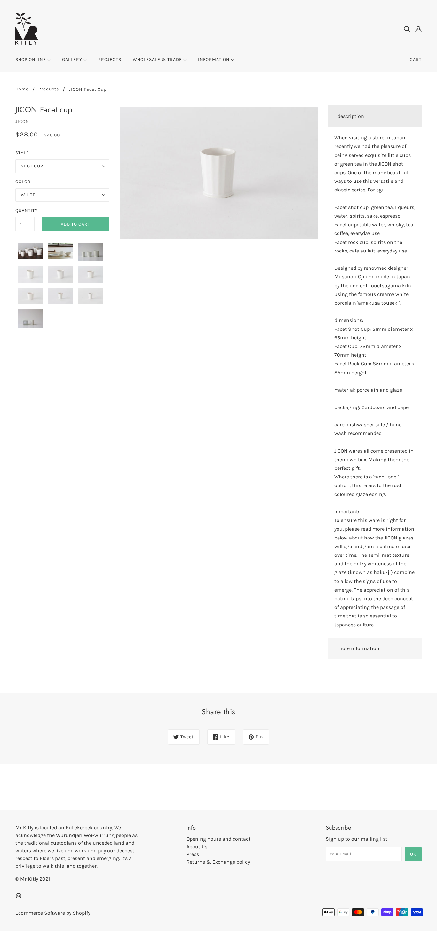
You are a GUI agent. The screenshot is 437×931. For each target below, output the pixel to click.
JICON (22, 121)
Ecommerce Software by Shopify (52, 913)
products (48, 89)
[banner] (26, 28)
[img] (407, 28)
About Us (197, 846)
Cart (416, 59)
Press (193, 854)
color (23, 181)
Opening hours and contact (218, 839)
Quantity (25, 210)
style (22, 153)
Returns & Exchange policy (218, 862)
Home (21, 89)
